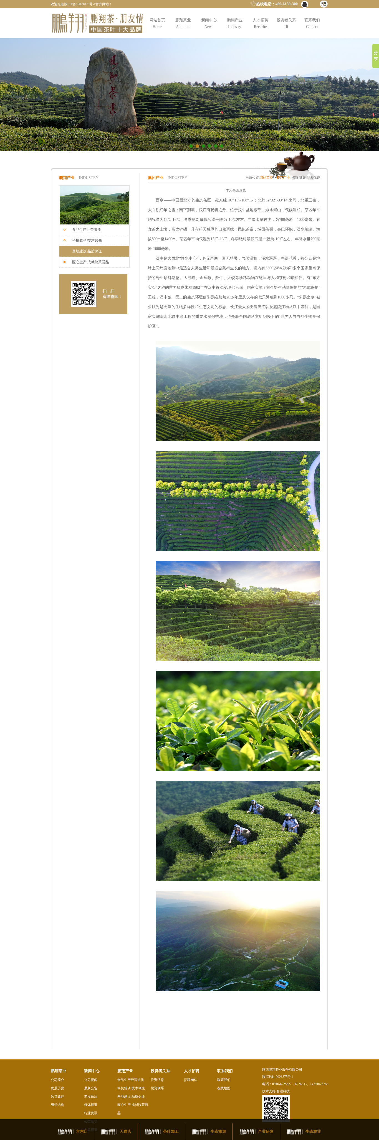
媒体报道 (90, 1105)
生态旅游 (218, 1131)
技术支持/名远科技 (276, 1091)
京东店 (82, 1131)
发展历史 (57, 1088)
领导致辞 (57, 1096)
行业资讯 (90, 1113)
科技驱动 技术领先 (131, 1088)
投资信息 (157, 1080)
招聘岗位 (190, 1080)
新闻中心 (209, 23)
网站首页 (157, 23)
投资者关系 (286, 23)
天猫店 (125, 1131)
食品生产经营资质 (130, 1080)
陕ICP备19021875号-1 (278, 1077)
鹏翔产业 (234, 23)
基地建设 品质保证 (131, 1096)
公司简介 (57, 1080)
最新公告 (90, 1088)
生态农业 (313, 1131)
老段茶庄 (90, 1096)
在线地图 (224, 1088)
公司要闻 (90, 1080)
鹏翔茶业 (183, 23)
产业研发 (266, 1131)
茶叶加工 (171, 1131)
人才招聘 (260, 23)
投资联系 (157, 1088)
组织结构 (57, 1105)
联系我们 (312, 23)
